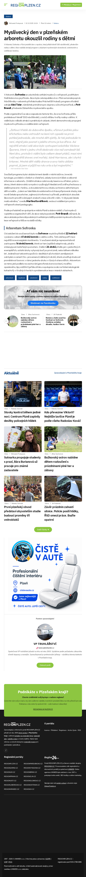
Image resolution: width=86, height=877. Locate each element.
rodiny (45, 278)
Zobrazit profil (45, 665)
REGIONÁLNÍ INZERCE (43, 709)
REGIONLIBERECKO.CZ (13, 785)
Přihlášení (54, 730)
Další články (42, 530)
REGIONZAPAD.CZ (11, 768)
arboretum (9, 278)
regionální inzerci (30, 742)
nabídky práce (12, 739)
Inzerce (47, 730)
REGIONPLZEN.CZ (11, 764)
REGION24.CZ (29, 789)
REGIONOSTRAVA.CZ (32, 785)
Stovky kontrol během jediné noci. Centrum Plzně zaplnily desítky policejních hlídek (22, 416)
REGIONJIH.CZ (9, 772)
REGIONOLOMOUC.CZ (32, 781)
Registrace (77, 5)
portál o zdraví (61, 783)
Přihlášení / (67, 5)
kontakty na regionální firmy (23, 736)
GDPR (48, 859)
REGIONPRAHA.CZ (11, 776)
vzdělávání (56, 278)
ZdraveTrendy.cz (50, 786)
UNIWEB (71, 769)
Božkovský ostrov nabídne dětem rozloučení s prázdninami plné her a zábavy (30, 322)
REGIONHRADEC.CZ (11, 789)
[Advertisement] (43, 349)
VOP (6, 862)
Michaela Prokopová (16, 23)
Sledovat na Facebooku (43, 303)
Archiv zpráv (72, 730)
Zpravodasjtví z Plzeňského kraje (68, 373)
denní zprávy (22, 733)
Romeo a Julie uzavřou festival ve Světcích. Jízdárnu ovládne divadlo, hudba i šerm (56, 321)
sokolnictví (33, 278)
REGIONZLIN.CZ (30, 776)
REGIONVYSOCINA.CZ (32, 768)
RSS (79, 730)
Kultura (8, 16)
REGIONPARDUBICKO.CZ (33, 764)
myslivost (21, 278)
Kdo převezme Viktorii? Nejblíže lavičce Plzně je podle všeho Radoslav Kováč (62, 416)
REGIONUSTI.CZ (10, 781)
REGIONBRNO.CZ (30, 772)
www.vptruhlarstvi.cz (46, 648)
